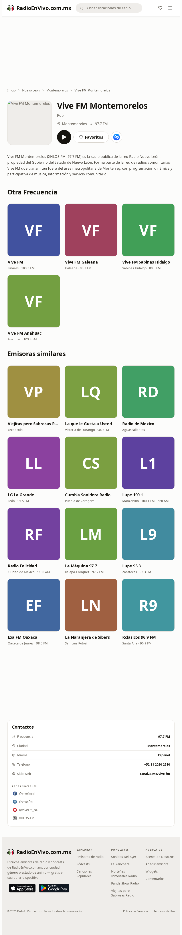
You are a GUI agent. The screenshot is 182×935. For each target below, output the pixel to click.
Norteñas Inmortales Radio (124, 873)
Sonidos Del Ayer (123, 857)
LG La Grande (21, 494)
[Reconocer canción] (116, 137)
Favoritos (94, 137)
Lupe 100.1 (132, 494)
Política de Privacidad (136, 911)
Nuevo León (31, 90)
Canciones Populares (84, 873)
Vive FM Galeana (81, 262)
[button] (33, 230)
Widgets (152, 871)
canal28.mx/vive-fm (155, 774)
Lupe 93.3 (131, 565)
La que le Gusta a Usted (88, 423)
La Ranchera (120, 864)
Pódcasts (83, 864)
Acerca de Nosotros (160, 857)
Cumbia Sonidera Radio (88, 494)
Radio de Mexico (138, 423)
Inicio (11, 90)
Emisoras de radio (90, 857)
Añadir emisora (157, 864)
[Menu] (170, 8)
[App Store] (22, 888)
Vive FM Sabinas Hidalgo (146, 262)
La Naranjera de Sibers (87, 637)
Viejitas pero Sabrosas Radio (34, 423)
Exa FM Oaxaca (22, 637)
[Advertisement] (91, 52)
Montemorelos (57, 90)
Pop (60, 115)
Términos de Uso (164, 911)
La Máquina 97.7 (81, 565)
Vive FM (15, 262)
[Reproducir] (64, 137)
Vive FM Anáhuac (25, 333)
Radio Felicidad (22, 565)
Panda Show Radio (125, 883)
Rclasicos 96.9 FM (139, 637)
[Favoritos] (160, 8)
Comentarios (155, 879)
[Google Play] (54, 888)
